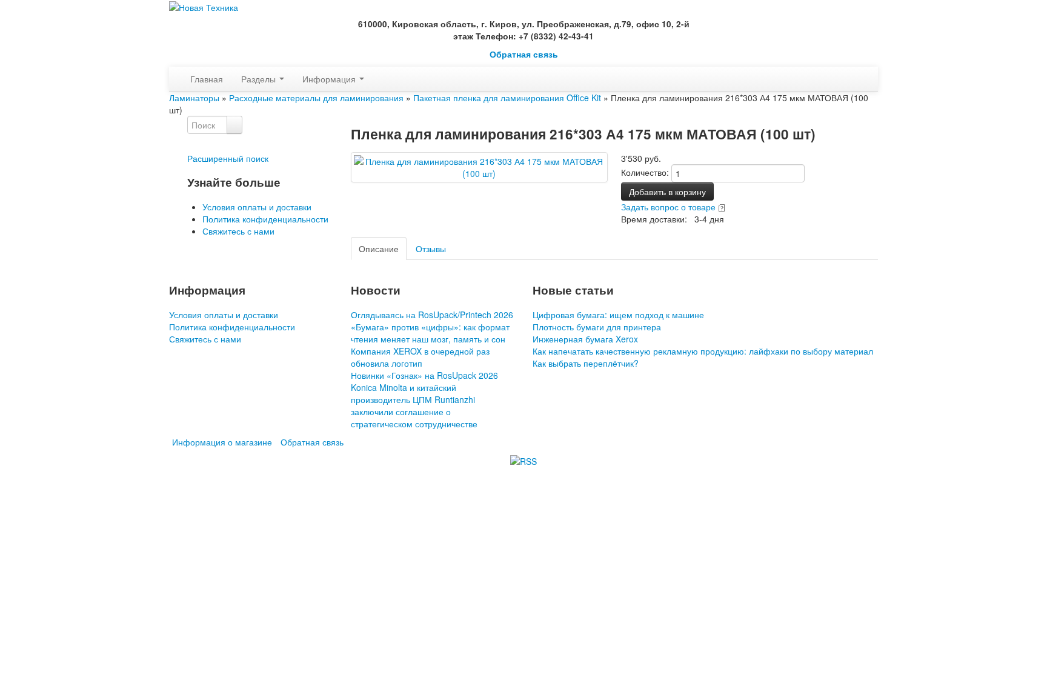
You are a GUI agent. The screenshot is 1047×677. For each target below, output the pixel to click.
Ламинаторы (194, 98)
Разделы (259, 79)
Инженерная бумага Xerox (585, 339)
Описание (379, 248)
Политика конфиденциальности (265, 219)
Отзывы (431, 248)
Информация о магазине (222, 442)
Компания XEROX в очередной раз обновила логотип (420, 357)
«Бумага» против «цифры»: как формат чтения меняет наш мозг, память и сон (430, 333)
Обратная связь (524, 54)
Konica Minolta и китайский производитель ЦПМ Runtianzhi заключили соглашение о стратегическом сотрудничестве (414, 405)
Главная (206, 79)
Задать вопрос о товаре (668, 207)
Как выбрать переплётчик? (586, 363)
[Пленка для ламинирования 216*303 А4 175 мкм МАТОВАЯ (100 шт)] (479, 166)
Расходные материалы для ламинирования (316, 98)
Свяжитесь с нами (238, 231)
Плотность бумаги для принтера (597, 327)
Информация (330, 79)
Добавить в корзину (667, 191)
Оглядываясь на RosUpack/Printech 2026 (432, 314)
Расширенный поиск (227, 158)
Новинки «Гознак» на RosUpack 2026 (424, 375)
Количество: (645, 172)
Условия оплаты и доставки (256, 207)
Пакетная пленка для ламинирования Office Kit (507, 98)
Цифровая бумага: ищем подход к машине (618, 314)
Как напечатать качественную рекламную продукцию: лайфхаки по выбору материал (703, 351)
